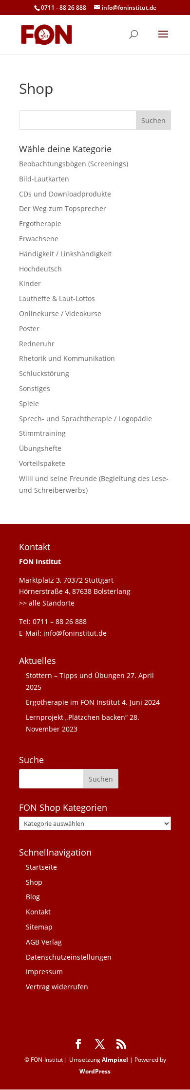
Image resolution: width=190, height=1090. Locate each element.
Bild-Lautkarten (44, 178)
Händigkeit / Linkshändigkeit (65, 253)
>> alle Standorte (47, 603)
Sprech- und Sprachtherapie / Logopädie (85, 418)
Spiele (29, 403)
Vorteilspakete (42, 463)
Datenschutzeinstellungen (69, 957)
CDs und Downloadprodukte (65, 193)
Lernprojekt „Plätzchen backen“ (77, 717)
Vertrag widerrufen (57, 986)
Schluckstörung (44, 373)
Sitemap (39, 926)
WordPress (95, 1071)
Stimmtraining (42, 433)
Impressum (44, 971)
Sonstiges (34, 388)
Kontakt (38, 911)
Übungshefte (40, 448)
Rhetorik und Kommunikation (67, 358)
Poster (29, 328)
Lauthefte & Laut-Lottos (57, 298)
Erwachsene (38, 238)
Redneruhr (37, 343)
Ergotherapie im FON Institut (73, 702)
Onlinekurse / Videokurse (60, 313)
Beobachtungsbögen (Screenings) (73, 163)
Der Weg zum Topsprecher (62, 208)
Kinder (30, 283)
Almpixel (115, 1059)
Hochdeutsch (40, 268)
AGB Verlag (44, 942)
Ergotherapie (40, 223)
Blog (33, 896)
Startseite (41, 867)
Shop (34, 882)
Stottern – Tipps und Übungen (75, 675)
